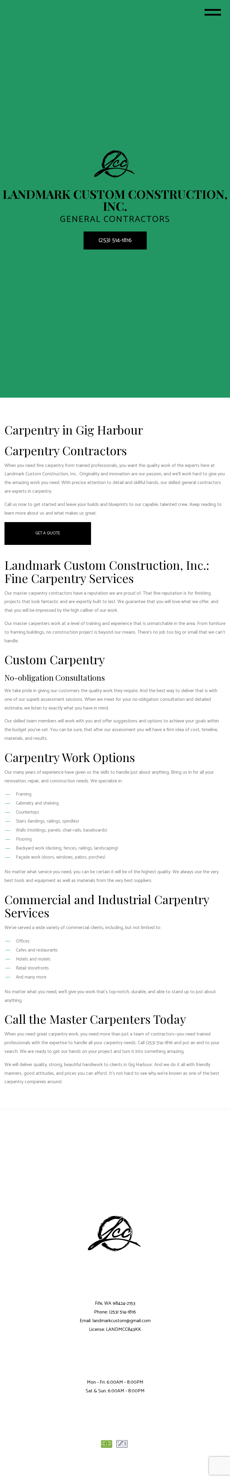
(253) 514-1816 (115, 240)
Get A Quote (47, 533)
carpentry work (63, 1034)
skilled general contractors (194, 483)
